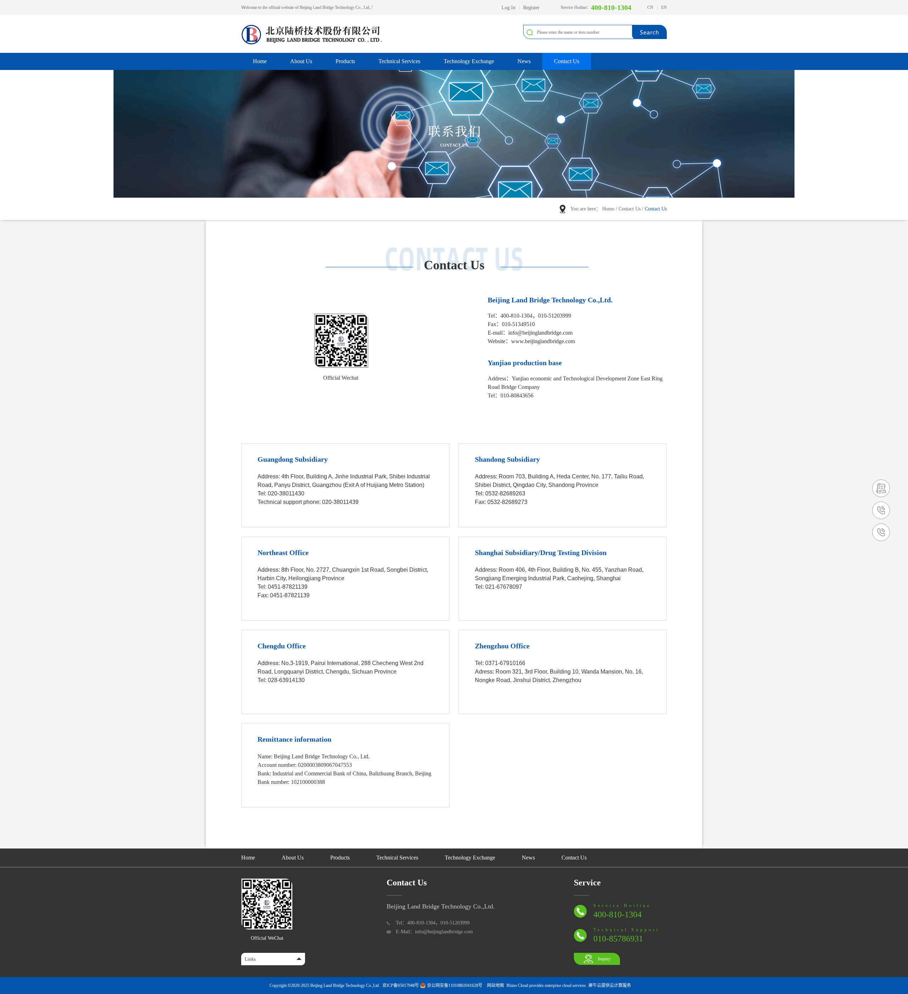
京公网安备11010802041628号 (454, 985)
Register (531, 7)
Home (260, 61)
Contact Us (630, 209)
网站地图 (494, 985)
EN (664, 7)
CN (650, 7)
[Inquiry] (881, 482)
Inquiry (604, 958)
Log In (508, 7)
